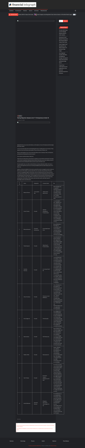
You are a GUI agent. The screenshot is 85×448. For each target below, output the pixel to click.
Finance (25, 10)
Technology (18, 10)
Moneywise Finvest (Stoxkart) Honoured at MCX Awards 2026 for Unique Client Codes (63, 40)
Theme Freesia (53, 445)
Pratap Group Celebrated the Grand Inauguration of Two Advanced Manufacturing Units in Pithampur (63, 69)
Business (11, 10)
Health (30, 10)
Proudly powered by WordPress (35, 445)
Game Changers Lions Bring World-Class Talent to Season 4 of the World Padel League (47, 14)
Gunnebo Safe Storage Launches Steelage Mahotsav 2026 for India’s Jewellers (63, 32)
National (36, 10)
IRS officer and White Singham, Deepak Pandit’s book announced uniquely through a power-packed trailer (35, 426)
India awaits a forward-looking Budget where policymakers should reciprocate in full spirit (35, 429)
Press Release (44, 10)
